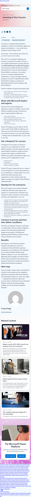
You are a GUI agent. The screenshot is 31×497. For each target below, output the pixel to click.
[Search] (28, 8)
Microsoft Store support (8, 469)
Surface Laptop (8, 464)
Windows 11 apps (12, 467)
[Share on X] (7, 32)
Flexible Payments (20, 470)
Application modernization (19, 40)
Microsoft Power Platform (5, 479)
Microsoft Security (10, 478)
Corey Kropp (6, 19)
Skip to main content (4, 0)
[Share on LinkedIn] (10, 32)
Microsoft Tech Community (17, 482)
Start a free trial (11, 456)
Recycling (23, 494)
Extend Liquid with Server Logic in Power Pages (15, 380)
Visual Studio (18, 484)
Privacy (25, 493)
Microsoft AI (2, 478)
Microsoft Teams (15, 479)
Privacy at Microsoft (16, 485)
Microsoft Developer (14, 481)
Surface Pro (2, 464)
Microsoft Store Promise (10, 470)
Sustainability (13, 487)
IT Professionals (5, 40)
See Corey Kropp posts (6, 312)
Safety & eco (17, 494)
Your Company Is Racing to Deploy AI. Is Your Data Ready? (15, 413)
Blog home (5, 5)
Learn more (21, 456)
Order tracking (21, 469)
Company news (8, 485)
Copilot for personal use (20, 466)
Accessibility (7, 487)
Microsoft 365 (24, 478)
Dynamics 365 (17, 478)
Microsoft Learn (22, 481)
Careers (22, 484)
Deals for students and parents (18, 475)
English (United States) (5, 489)
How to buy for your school (17, 473)
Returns (16, 469)
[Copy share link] (2, 32)
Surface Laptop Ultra (17, 464)
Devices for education (9, 472)
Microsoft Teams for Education (21, 472)
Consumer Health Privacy (5, 493)
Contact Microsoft (19, 493)
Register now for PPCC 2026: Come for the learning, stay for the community (15, 345)
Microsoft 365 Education (5, 473)
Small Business (3, 481)
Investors (23, 485)
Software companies (10, 484)
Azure (8, 481)
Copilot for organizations (9, 466)
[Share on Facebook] (4, 32)
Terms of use (6, 494)
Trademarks (11, 494)
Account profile (20, 467)
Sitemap (13, 493)
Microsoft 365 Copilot (24, 479)
